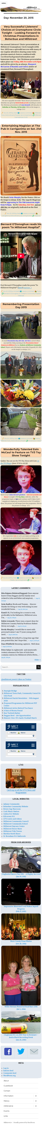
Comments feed (9, 1073)
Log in (6, 1068)
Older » (37, 660)
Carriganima (6, 215)
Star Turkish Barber (12, 713)
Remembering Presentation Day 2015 (21, 306)
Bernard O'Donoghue (11, 293)
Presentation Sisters (34, 441)
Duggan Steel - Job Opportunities (17, 715)
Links (6, 1116)
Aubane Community (11, 804)
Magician (37, 215)
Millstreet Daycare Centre (14, 826)
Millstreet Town (5, 441)
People (17, 115)
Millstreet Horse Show (12, 829)
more (20, 288)
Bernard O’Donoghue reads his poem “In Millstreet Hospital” (21, 226)
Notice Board (9, 115)
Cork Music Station (11, 811)
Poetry (39, 291)
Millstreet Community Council (16, 821)
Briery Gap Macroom (12, 809)
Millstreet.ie (8, 1122)
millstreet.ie (8, 1106)
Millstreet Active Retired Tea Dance (18, 708)
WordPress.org (9, 1076)
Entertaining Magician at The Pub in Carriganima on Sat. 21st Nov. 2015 (21, 128)
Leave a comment (26, 113)
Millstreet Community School (15, 824)
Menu (4, 3)
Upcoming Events (26, 115)
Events (37, 438)
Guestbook (8, 1086)
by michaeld (15, 291)
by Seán (14, 113)
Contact (7, 1091)
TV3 (31, 580)
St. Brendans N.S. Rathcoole (14, 836)
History (6, 1101)
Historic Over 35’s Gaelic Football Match (20, 718)
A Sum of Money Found (13, 711)
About (6, 1081)
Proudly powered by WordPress (24, 1122)
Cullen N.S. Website (11, 814)
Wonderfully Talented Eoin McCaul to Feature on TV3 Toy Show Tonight (21, 452)
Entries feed (8, 1071)
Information (8, 1096)
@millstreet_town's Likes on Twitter (16, 679)
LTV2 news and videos (12, 819)
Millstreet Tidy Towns (12, 831)
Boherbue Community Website (15, 806)
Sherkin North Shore (11, 834)
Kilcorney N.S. (9, 816)
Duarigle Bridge (10, 691)
